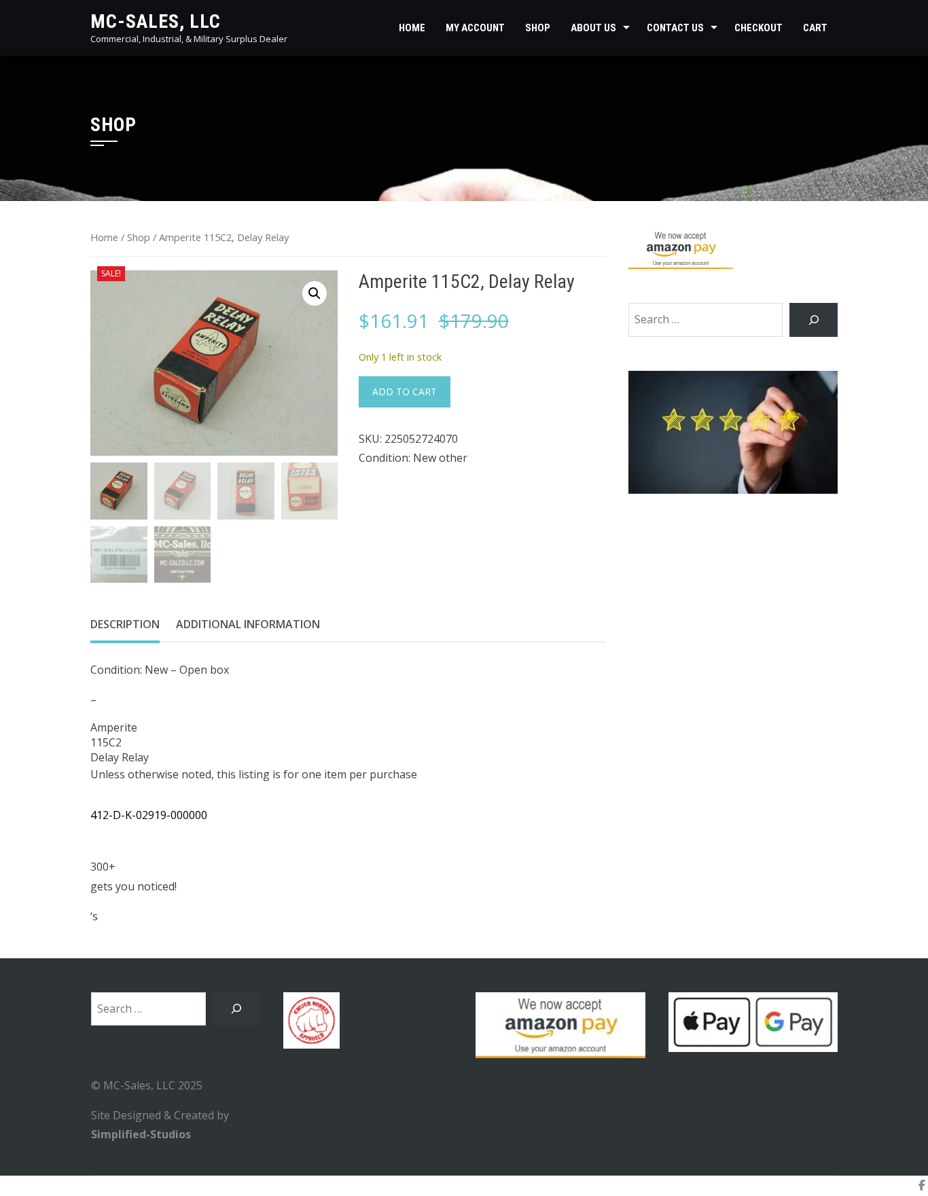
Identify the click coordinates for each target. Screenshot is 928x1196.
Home (412, 28)
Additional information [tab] (248, 624)
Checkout (758, 28)
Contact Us (675, 28)
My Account (475, 28)
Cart (815, 28)
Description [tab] (125, 624)
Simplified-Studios (141, 1134)
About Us (593, 28)
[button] (314, 293)
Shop (537, 28)
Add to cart (404, 391)
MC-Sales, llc (155, 21)
